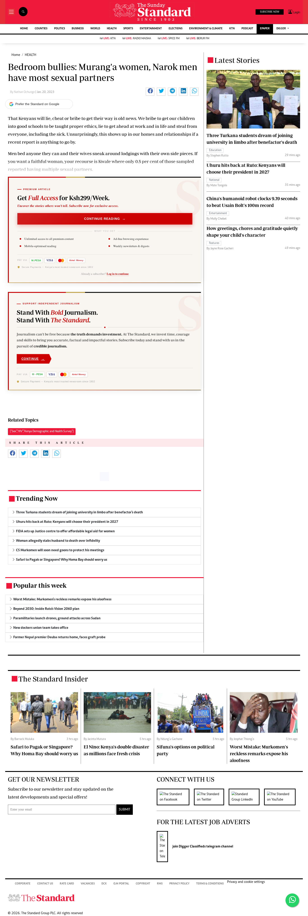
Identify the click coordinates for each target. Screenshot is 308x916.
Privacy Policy (179, 883)
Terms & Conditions (210, 883)
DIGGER (281, 28)
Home (15, 55)
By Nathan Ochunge (22, 92)
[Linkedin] (246, 797)
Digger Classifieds (192, 846)
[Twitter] (211, 797)
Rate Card (67, 883)
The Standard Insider (53, 679)
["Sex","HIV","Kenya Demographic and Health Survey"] (42, 431)
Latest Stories (237, 60)
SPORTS (128, 28)
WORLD (95, 28)
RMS (160, 883)
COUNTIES (41, 28)
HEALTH (112, 28)
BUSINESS (78, 28)
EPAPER (265, 28)
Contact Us (45, 883)
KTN (232, 28)
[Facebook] (175, 797)
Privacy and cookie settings (246, 882)
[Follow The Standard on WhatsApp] (292, 900)
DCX (104, 883)
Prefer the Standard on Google (37, 104)
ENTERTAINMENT (151, 28)
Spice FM (170, 38)
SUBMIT (124, 809)
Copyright (143, 883)
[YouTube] (282, 797)
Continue (33, 359)
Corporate (22, 883)
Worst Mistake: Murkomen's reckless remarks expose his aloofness (259, 753)
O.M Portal (121, 883)
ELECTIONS (175, 28)
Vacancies (88, 883)
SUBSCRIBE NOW (269, 12)
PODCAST (247, 28)
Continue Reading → (105, 218)
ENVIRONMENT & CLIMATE (206, 28)
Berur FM (199, 38)
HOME (24, 28)
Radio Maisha (138, 38)
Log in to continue (118, 274)
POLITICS (59, 28)
